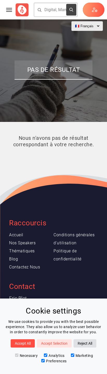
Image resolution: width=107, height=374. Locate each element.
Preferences (56, 361)
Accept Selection (54, 343)
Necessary (29, 356)
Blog (13, 259)
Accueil (16, 234)
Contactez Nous (24, 267)
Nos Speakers (22, 242)
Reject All (85, 343)
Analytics (57, 356)
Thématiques (22, 250)
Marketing (84, 356)
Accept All (23, 343)
